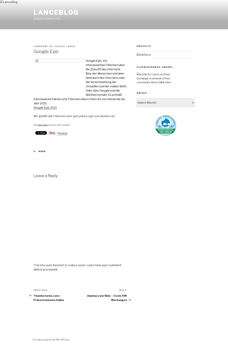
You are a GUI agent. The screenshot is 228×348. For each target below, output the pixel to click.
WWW (42, 151)
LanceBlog (56, 12)
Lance (71, 46)
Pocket (63, 133)
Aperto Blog (43, 125)
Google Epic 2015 (45, 107)
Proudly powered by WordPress (51, 339)
